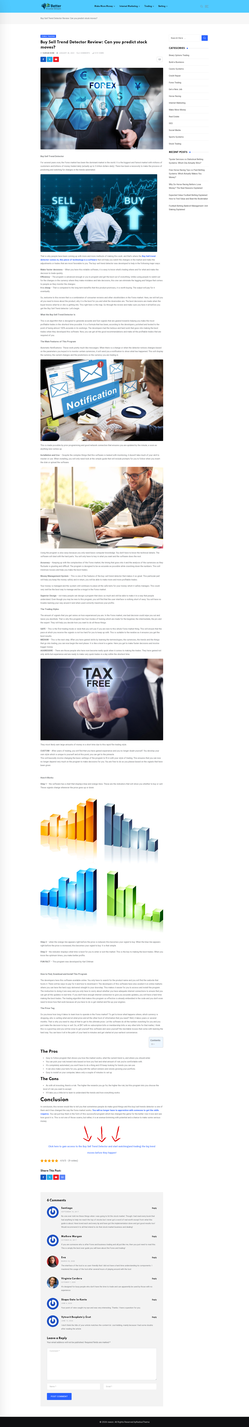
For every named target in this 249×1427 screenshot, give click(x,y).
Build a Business (176, 62)
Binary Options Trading (179, 55)
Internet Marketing (128, 6)
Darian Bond (48, 53)
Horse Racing (175, 96)
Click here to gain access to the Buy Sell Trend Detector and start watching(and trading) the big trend (101, 1146)
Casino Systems (176, 69)
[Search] (201, 6)
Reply (154, 1208)
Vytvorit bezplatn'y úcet (76, 1317)
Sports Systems (176, 137)
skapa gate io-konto (74, 1300)
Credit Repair (175, 76)
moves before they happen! (101, 1152)
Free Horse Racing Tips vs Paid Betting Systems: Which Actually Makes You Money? (187, 174)
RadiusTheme (143, 1422)
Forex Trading (175, 82)
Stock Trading (175, 144)
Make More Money (103, 6)
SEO (171, 123)
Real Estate (174, 116)
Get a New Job (175, 89)
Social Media (175, 130)
